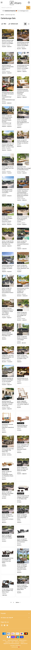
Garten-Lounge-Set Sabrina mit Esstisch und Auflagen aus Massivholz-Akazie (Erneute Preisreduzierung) (7, 119)
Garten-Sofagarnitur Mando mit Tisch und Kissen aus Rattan (22, 469)
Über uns (17, 641)
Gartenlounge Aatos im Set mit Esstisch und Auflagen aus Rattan (8, 267)
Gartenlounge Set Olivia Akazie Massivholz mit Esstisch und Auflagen (23, 44)
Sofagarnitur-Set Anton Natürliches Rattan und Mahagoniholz (8, 357)
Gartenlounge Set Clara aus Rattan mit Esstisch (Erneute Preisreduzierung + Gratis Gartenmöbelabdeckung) (8, 96)
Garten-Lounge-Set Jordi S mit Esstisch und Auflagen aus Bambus (22, 314)
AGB (12, 641)
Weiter (17, 602)
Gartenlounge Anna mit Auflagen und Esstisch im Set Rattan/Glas (23, 497)
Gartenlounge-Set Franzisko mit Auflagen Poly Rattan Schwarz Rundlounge (7, 403)
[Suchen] (28, 7)
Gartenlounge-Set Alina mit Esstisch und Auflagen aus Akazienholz (23, 290)
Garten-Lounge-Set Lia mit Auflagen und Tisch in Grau (8, 168)
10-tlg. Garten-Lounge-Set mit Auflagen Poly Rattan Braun (7, 590)
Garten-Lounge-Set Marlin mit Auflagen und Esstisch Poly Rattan (22, 517)
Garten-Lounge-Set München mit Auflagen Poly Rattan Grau (7, 493)
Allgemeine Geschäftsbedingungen (11, 643)
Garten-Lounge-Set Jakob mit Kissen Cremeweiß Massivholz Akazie (23, 243)
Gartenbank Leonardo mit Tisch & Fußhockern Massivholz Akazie (8, 426)
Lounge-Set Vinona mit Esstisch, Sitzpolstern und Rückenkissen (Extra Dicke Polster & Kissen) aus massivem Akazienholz (23, 193)
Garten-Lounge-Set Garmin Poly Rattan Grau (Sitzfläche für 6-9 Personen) (23, 122)
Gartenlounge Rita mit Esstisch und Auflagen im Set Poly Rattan (7, 380)
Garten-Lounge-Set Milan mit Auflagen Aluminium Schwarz (7, 536)
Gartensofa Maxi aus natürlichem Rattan (22, 426)
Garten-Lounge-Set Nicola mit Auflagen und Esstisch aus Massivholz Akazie (22, 567)
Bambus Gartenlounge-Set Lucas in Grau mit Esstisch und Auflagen (8, 42)
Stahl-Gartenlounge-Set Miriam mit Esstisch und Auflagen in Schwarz (23, 219)
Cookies (22, 641)
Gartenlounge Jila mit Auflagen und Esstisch (22, 379)
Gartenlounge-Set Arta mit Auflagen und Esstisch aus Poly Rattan (7, 560)
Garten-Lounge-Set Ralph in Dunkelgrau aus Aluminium (22, 540)
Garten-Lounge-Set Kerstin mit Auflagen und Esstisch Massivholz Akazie (7, 219)
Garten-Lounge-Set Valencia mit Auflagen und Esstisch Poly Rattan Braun (22, 587)
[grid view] (25, 24)
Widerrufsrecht (24, 643)
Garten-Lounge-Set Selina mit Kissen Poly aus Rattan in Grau (22, 357)
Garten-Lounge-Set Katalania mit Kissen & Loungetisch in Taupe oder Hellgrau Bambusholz (7, 311)
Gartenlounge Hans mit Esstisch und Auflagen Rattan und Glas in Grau (8, 145)
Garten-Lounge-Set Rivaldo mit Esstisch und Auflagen (22, 338)
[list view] (28, 24)
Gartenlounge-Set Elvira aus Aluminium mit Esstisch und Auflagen (23, 67)
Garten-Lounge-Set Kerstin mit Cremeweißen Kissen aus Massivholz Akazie (7, 474)
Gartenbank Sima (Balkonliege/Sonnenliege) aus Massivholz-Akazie (24, 168)
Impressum (7, 641)
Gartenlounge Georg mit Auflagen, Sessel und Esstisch (7, 191)
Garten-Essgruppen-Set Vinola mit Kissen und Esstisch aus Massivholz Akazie (23, 447)
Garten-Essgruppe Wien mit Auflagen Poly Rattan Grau (8, 450)
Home (2, 14)
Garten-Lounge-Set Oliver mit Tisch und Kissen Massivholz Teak (23, 267)
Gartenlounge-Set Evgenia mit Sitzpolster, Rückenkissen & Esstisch (8, 67)
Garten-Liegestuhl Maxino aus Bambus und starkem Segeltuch (23, 403)
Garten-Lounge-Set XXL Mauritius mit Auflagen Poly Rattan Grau (8, 242)
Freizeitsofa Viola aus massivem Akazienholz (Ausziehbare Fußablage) (23, 92)
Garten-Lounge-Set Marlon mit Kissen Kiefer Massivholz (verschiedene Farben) (7, 290)
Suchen (4, 640)
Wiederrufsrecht (23, 640)
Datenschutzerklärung (13, 640)
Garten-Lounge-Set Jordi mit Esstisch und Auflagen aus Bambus (22, 141)
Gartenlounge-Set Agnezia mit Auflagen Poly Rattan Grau (7, 334)
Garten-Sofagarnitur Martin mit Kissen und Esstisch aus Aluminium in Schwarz (7, 517)
